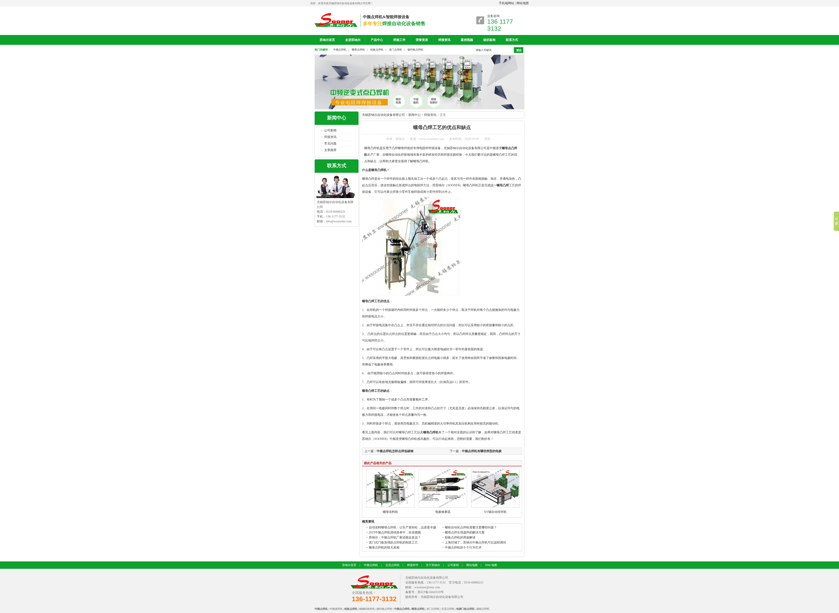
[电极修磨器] (443, 506)
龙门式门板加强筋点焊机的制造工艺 (393, 542)
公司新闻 (330, 130)
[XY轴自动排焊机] (495, 506)
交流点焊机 (392, 565)
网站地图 (523, 3)
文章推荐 (330, 150)
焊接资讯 (444, 40)
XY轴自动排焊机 (495, 512)
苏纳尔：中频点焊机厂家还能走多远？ (395, 537)
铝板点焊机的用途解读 (460, 537)
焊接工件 (399, 40)
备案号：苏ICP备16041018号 (424, 592)
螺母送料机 (390, 512)
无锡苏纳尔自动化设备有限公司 (383, 115)
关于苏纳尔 (433, 565)
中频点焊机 (339, 49)
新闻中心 (336, 117)
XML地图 (491, 565)
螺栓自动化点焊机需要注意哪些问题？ (471, 527)
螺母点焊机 (358, 49)
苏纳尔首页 (327, 40)
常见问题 (330, 143)
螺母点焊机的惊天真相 (384, 547)
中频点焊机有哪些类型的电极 (482, 451)
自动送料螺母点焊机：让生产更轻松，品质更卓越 (402, 527)
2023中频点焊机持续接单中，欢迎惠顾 (395, 532)
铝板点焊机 (376, 49)
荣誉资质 (422, 40)
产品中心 (377, 40)
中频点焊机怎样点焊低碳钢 (395, 451)
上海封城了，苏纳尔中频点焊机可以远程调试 (475, 542)
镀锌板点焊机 (415, 49)
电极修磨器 (443, 512)
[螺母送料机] (390, 506)
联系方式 (512, 40)
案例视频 (467, 40)
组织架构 (489, 40)
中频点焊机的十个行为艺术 (463, 547)
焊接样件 (412, 565)
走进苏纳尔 (353, 40)
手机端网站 (506, 3)
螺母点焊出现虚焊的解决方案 (465, 532)
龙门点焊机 (395, 49)
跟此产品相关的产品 (378, 463)
